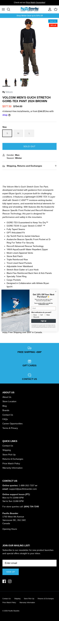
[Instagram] (9, 581)
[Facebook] (4, 581)
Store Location (9, 401)
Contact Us (7, 415)
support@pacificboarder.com (23, 489)
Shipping (6, 450)
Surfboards (39, 4)
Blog (4, 406)
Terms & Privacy (10, 428)
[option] (29, 47)
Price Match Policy (11, 463)
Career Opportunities (12, 423)
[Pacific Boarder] (29, 9)
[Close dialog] (55, 291)
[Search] (10, 9)
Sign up (10, 572)
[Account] (49, 9)
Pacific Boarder (13, 611)
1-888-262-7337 (26, 485)
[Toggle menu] (3, 9)
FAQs (5, 419)
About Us (6, 397)
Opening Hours (9, 529)
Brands (5, 410)
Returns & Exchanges (12, 459)
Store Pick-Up (9, 454)
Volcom (9, 92)
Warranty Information (12, 468)
